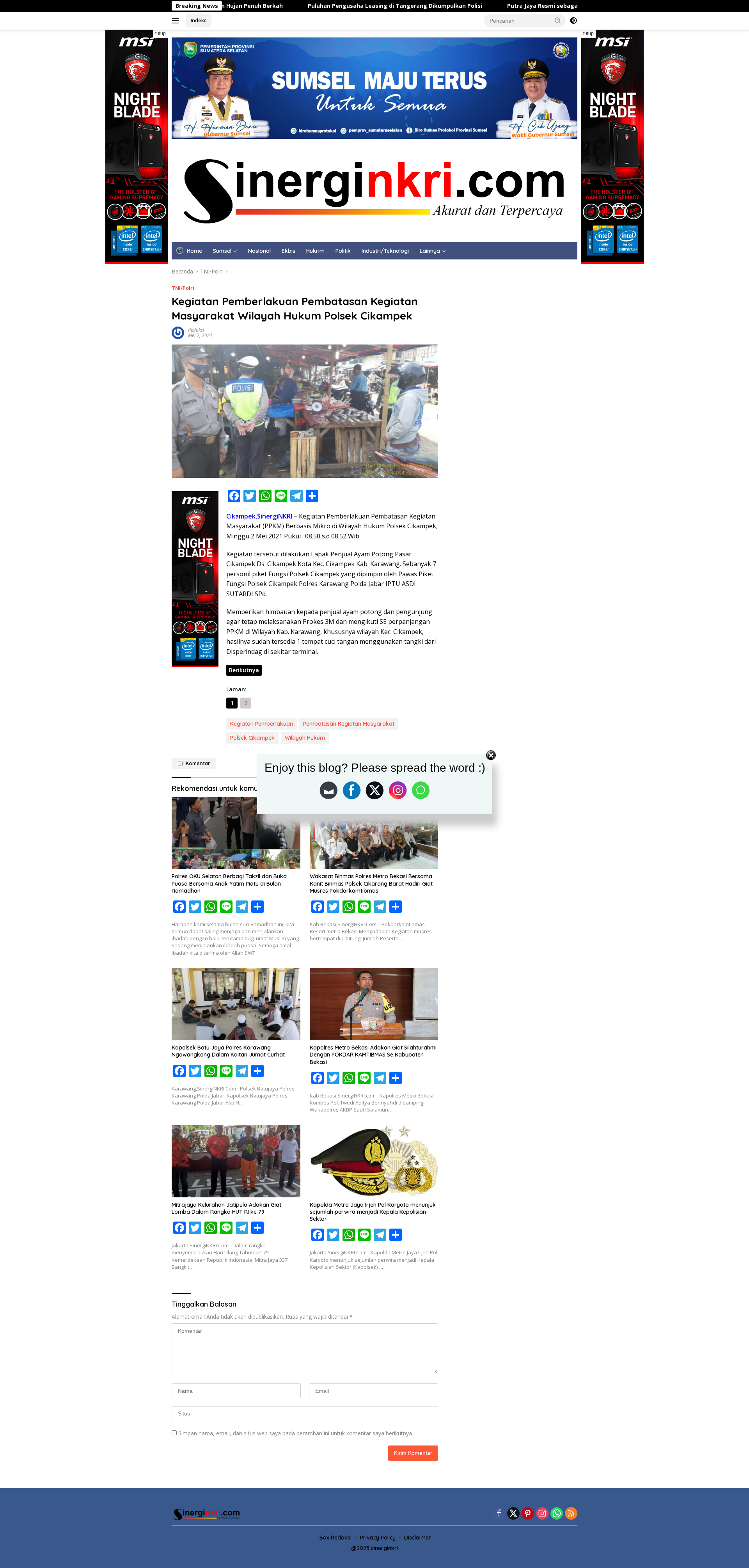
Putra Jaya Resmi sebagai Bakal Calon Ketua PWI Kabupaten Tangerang (492, 5)
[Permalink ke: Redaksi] (178, 332)
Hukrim (315, 250)
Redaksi (196, 330)
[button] (558, 20)
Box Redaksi (335, 1537)
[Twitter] (513, 1514)
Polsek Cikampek (252, 737)
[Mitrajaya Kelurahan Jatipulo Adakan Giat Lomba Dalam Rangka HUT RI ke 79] (236, 1161)
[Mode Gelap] (573, 20)
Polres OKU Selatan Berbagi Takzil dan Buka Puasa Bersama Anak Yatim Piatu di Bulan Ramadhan (229, 883)
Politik (343, 250)
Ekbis (288, 250)
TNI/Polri (183, 287)
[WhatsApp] (556, 1514)
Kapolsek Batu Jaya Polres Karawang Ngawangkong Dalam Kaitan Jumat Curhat (228, 1051)
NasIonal (259, 250)
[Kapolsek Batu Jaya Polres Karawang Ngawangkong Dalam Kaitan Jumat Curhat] (236, 1004)
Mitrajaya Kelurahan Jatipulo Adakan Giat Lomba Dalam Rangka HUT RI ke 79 (226, 1208)
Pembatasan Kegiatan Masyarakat (348, 723)
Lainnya (430, 250)
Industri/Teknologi (385, 250)
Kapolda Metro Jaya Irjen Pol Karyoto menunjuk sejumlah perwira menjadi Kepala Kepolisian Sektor (373, 1211)
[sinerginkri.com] (374, 190)
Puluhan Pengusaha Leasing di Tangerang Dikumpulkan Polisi (279, 5)
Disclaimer (417, 1537)
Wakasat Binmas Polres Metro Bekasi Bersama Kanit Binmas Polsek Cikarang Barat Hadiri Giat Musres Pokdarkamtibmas (371, 883)
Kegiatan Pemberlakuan (261, 723)
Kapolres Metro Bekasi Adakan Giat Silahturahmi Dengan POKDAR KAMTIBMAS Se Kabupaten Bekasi (373, 1054)
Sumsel (222, 250)
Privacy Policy (378, 1537)
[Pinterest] (528, 1514)
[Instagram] (542, 1514)
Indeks (199, 20)
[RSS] (571, 1514)
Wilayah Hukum (305, 737)
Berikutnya (244, 670)
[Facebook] (499, 1514)
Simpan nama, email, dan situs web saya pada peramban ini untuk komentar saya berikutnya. (295, 1433)
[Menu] (177, 20)
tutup (160, 33)
